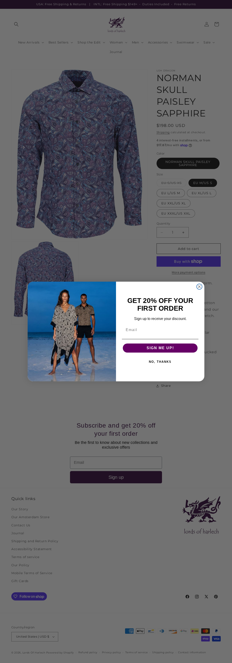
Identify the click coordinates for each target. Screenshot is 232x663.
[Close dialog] (199, 286)
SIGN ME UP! (160, 348)
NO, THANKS (160, 361)
